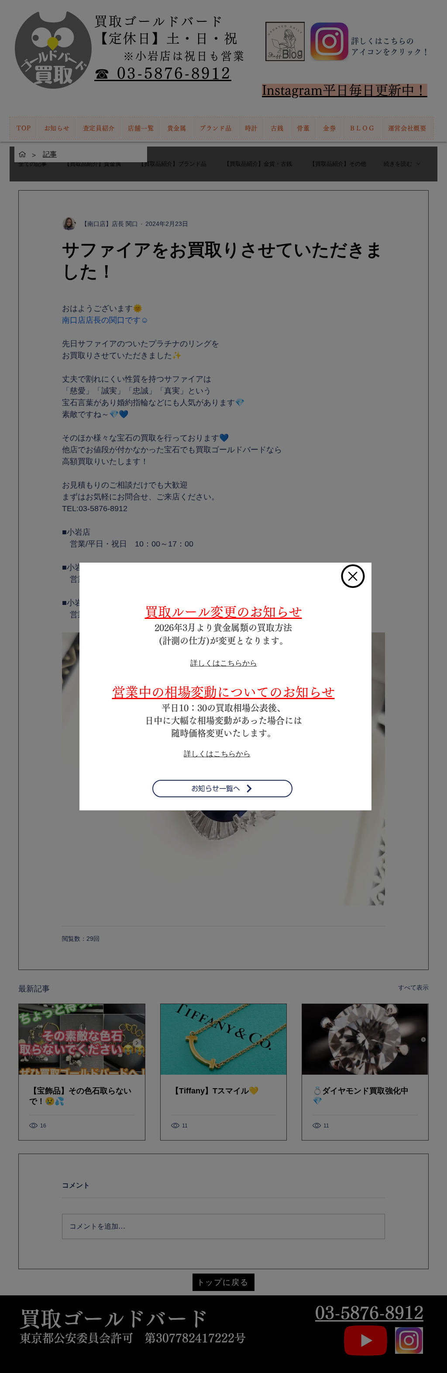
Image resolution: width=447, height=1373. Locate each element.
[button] (353, 576)
